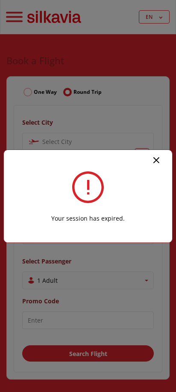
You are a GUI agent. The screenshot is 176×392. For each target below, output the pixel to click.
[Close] (156, 159)
